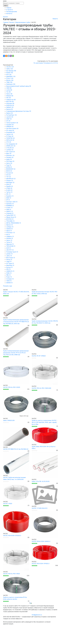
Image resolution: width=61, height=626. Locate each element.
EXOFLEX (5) (10, 105)
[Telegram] (8, 56)
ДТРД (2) (9, 167)
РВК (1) (8, 275)
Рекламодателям (11, 11)
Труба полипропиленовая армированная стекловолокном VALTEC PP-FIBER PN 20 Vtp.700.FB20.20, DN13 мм (16, 321)
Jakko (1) (9, 256)
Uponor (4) (9, 134)
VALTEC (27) (10, 67)
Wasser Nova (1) (11, 217)
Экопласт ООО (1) (11, 202)
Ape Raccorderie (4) (12, 128)
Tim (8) (8, 92)
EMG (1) (8, 198)
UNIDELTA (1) (10, 271)
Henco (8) (9, 94)
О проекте (9, 9)
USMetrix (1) (10, 236)
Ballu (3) (8, 153)
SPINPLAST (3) (10, 146)
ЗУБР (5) (9, 119)
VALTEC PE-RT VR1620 (39, 356)
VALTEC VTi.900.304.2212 (39, 508)
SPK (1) (8, 269)
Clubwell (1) (9, 213)
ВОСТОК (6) (10, 101)
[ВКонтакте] (4, 56)
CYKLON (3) (10, 148)
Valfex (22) (9, 69)
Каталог (5, 17)
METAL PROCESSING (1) (13, 223)
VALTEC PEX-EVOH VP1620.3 (40, 563)
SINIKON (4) (9, 126)
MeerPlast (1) (10, 265)
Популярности (48, 63)
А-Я (54, 63)
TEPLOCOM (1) (10, 246)
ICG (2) (8, 175)
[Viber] (11, 56)
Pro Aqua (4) (10, 130)
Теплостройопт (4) (12, 123)
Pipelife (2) (9, 186)
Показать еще (7, 286)
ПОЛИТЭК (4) (10, 138)
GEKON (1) (9, 282)
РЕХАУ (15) (9, 72)
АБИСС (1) (9, 211)
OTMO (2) (9, 188)
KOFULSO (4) (10, 140)
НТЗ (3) (8, 142)
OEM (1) (8, 209)
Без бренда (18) (11, 70)
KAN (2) (8, 184)
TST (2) (8, 176)
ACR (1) (8, 248)
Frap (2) (8, 165)
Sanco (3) (9, 163)
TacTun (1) (9, 192)
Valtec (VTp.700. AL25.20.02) (40, 481)
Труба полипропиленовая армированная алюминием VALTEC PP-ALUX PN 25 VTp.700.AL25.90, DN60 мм (16, 352)
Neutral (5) (9, 109)
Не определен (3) (11, 144)
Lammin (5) (9, 117)
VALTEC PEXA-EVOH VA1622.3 (41, 541)
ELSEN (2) (9, 190)
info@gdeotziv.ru (37, 615)
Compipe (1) (10, 279)
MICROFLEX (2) (11, 178)
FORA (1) (9, 273)
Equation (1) (10, 196)
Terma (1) (9, 242)
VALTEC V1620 (7, 503)
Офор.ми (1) (10, 244)
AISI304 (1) (9, 238)
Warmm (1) (9, 225)
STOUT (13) (9, 78)
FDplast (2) (9, 180)
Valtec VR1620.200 (9, 420)
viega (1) (8, 261)
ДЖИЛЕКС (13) (10, 76)
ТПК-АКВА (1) (10, 221)
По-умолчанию (38, 63)
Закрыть (55, 18)
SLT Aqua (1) (10, 263)
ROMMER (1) (10, 205)
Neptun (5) (9, 113)
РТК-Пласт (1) (10, 232)
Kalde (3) (9, 159)
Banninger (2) (10, 182)
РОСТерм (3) (10, 161)
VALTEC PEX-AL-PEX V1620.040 (41, 388)
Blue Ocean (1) (10, 257)
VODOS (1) (9, 229)
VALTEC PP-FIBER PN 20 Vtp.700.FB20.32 (15, 449)
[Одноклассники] (6, 56)
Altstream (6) (10, 103)
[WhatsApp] (13, 56)
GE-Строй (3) (10, 151)
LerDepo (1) (9, 227)
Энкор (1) (9, 259)
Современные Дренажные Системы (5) (18, 111)
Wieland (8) (9, 96)
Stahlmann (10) (10, 84)
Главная (8, 8)
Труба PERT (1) (10, 215)
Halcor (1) (9, 240)
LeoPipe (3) (9, 149)
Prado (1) (9, 277)
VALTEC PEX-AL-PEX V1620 (11, 573)
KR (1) (8, 234)
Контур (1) (9, 267)
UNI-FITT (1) (10, 250)
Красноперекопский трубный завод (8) (18, 86)
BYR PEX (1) (9, 219)
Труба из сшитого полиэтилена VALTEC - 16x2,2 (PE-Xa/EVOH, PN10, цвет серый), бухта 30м (44, 422)
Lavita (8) (9, 90)
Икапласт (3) (10, 155)
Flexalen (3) (9, 157)
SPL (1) (8, 194)
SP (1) (8, 200)
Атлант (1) (9, 207)
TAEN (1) (9, 281)
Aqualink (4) (10, 124)
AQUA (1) (9, 230)
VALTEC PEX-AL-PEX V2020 (11, 387)
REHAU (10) (9, 80)
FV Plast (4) (9, 136)
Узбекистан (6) (11, 99)
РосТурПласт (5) (11, 115)
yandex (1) (9, 254)
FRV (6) (8, 97)
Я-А (57, 63)
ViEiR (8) (9, 88)
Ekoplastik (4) (10, 132)
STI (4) (8, 121)
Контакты (9, 13)
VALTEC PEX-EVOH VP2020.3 (12, 535)
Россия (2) (9, 173)
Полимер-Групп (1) (12, 252)
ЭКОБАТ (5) (9, 107)
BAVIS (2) (9, 171)
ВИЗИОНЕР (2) (10, 169)
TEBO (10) (9, 82)
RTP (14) (8, 74)
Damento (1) (10, 203)
